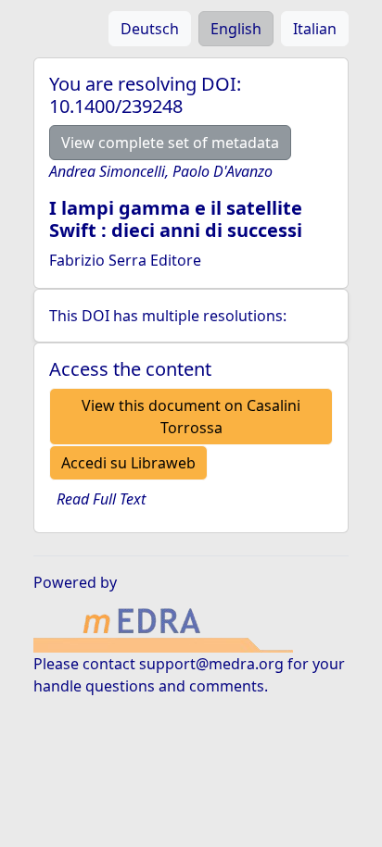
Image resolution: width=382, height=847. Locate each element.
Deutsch (150, 29)
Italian (315, 29)
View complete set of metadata (170, 142)
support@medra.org (211, 664)
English (235, 29)
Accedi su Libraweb (128, 463)
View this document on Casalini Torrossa (191, 416)
